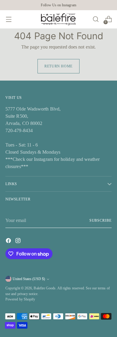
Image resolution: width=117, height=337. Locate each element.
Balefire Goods (45, 288)
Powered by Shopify (20, 299)
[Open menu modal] (8, 19)
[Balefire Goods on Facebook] (9, 242)
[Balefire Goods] (58, 19)
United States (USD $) (29, 279)
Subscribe (100, 220)
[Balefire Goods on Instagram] (18, 242)
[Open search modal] (95, 19)
